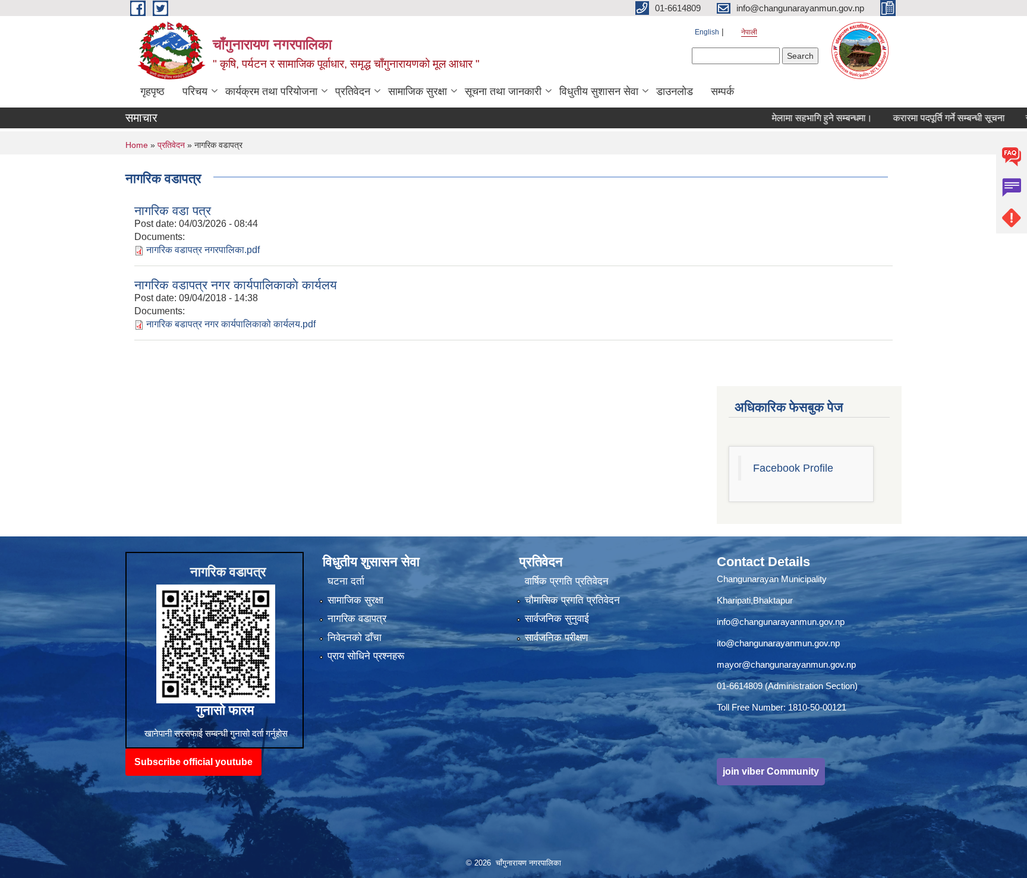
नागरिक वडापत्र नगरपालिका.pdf (203, 250)
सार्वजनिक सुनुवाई (557, 618)
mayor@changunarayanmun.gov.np (786, 664)
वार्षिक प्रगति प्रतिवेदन (567, 581)
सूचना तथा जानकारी (503, 91)
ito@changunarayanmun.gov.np (778, 643)
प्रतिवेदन (352, 91)
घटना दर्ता (345, 581)
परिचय (194, 91)
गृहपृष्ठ (152, 91)
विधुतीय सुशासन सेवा (598, 91)
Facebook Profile (793, 468)
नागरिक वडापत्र (356, 618)
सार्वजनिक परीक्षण (556, 637)
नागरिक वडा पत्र (172, 210)
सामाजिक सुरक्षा (417, 91)
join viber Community (771, 771)
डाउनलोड (674, 91)
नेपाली (749, 32)
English (707, 32)
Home (136, 145)
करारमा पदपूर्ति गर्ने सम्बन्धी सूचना (922, 118)
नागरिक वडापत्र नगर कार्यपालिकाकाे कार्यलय (235, 285)
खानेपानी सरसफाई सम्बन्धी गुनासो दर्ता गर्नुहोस (216, 733)
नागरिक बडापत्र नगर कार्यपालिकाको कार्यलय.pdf (231, 324)
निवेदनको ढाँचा (354, 637)
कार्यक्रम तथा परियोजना (271, 91)
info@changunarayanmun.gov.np (781, 622)
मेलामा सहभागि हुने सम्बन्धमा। (795, 118)
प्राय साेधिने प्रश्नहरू (365, 656)
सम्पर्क (722, 91)
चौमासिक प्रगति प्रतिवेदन (572, 600)
